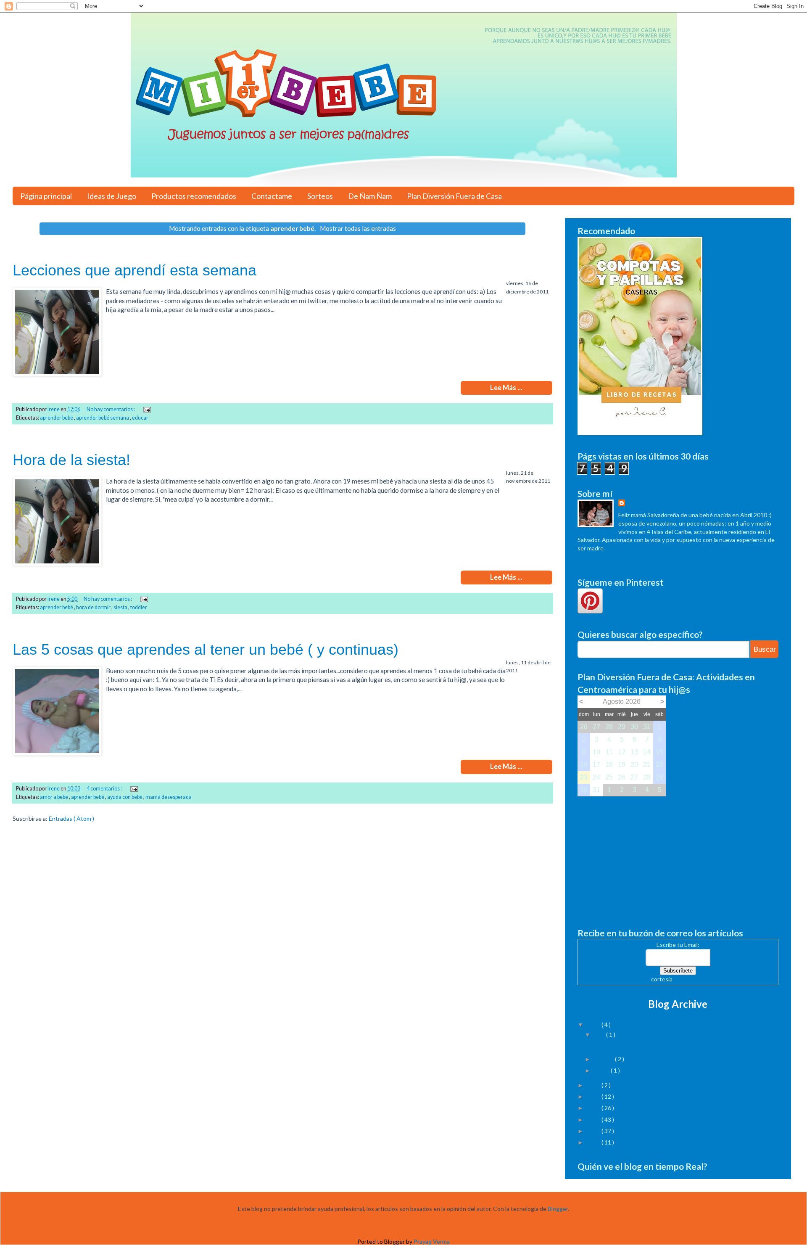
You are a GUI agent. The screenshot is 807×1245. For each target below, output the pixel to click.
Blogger (558, 1208)
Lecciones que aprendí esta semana (134, 270)
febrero (604, 1059)
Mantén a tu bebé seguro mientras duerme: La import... (664, 1044)
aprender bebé (57, 418)
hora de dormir (93, 607)
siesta (120, 607)
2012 (594, 1119)
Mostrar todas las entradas (358, 228)
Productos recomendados (193, 196)
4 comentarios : (105, 788)
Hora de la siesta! (71, 459)
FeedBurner (689, 979)
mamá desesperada (168, 797)
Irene (634, 503)
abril (600, 1034)
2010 (594, 1142)
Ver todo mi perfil (600, 559)
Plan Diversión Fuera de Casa (454, 196)
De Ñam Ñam (370, 196)
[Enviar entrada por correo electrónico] (146, 409)
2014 (594, 1096)
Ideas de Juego (111, 196)
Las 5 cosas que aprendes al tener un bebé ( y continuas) (205, 649)
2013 (594, 1107)
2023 (594, 1024)
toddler (138, 607)
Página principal (46, 196)
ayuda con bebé (125, 797)
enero (602, 1070)
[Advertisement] (678, 855)
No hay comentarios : (111, 409)
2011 (594, 1130)
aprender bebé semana (103, 418)
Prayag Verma (432, 1241)
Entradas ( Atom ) (71, 818)
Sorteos (320, 196)
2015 (594, 1085)
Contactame (271, 196)
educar (140, 418)
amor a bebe (54, 797)
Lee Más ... (506, 387)
